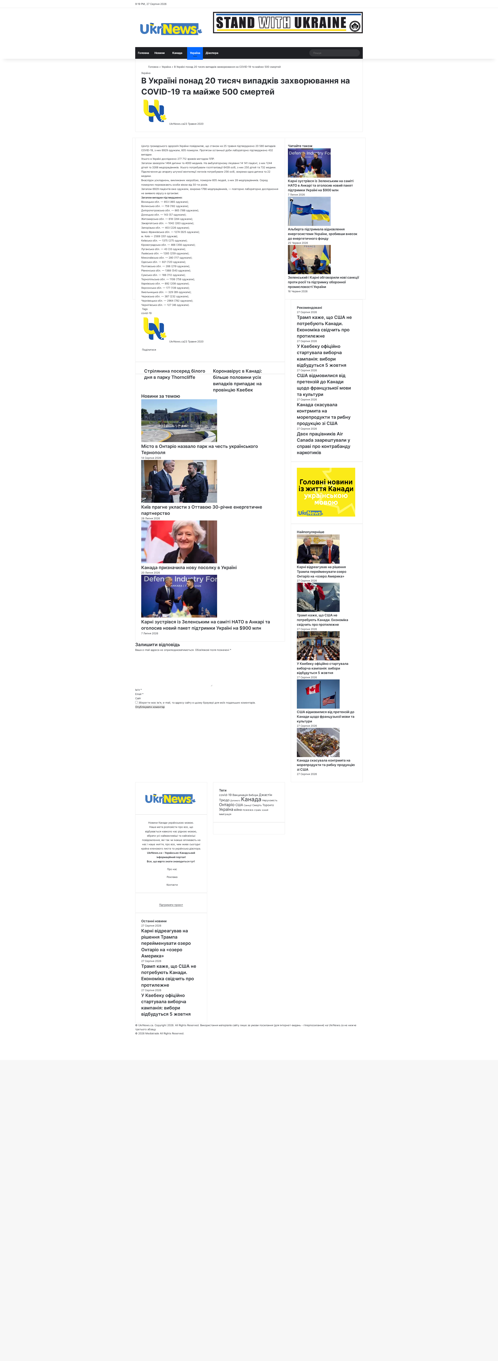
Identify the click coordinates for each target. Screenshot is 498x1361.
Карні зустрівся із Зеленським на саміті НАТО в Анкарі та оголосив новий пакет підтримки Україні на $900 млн (320, 185)
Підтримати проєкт (171, 904)
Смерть (257, 805)
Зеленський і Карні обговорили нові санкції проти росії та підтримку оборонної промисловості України (323, 282)
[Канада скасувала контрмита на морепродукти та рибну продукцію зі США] (318, 756)
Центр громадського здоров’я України (165, 145)
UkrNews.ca (176, 123)
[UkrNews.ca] (171, 27)
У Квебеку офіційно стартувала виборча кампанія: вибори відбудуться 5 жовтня (322, 668)
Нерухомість (269, 800)
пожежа (248, 809)
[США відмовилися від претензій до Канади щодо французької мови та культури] (318, 707)
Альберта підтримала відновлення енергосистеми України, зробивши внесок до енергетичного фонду (322, 233)
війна (238, 810)
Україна (195, 52)
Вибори (253, 795)
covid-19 (146, 313)
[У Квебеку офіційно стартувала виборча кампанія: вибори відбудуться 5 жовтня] (318, 659)
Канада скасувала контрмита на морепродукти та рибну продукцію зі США (326, 765)
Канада (177, 52)
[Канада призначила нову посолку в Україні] (179, 562)
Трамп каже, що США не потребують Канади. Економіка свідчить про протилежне (322, 620)
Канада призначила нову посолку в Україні (189, 567)
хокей (265, 810)
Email (139, 694)
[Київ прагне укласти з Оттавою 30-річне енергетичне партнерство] (179, 501)
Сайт (138, 698)
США (239, 805)
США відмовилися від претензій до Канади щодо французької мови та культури (325, 716)
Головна (143, 52)
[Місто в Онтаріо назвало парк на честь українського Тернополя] (179, 441)
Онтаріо (227, 804)
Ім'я (138, 689)
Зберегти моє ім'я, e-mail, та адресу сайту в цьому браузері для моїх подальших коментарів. (197, 702)
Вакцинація (240, 795)
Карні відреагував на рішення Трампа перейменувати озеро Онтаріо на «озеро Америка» (321, 571)
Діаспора (212, 52)
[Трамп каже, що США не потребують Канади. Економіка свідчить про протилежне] (318, 610)
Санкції (248, 805)
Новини (159, 52)
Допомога (235, 800)
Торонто (268, 805)
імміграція (225, 814)
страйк (257, 810)
